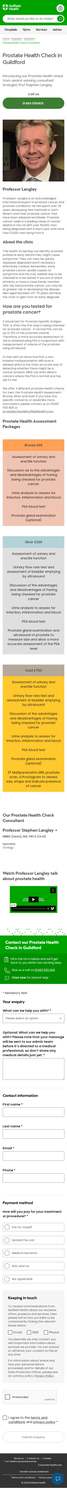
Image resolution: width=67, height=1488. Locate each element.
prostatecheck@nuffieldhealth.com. (28, 411)
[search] (33, 19)
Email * (8, 1148)
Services (41, 29)
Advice (57, 29)
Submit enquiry (33, 1437)
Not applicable (22, 1279)
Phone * (9, 1170)
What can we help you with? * (27, 1010)
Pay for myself (22, 1227)
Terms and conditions (23, 1477)
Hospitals (11, 29)
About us (19, 1458)
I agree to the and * (33, 1419)
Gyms (26, 29)
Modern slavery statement (34, 1471)
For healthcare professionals (20, 1461)
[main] (33, 744)
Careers (47, 1458)
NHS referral (20, 1266)
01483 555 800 (45, 970)
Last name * (13, 1126)
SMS (35, 1332)
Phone (54, 1332)
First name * (13, 1104)
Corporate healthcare (50, 1464)
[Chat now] (58, 1479)
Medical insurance (24, 1253)
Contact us (33, 1458)
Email (17, 1332)
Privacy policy (46, 1477)
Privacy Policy (44, 1376)
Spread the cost (23, 1240)
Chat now (19, 978)
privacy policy (44, 1422)
